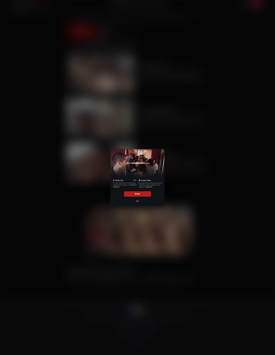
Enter (137, 194)
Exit (137, 201)
